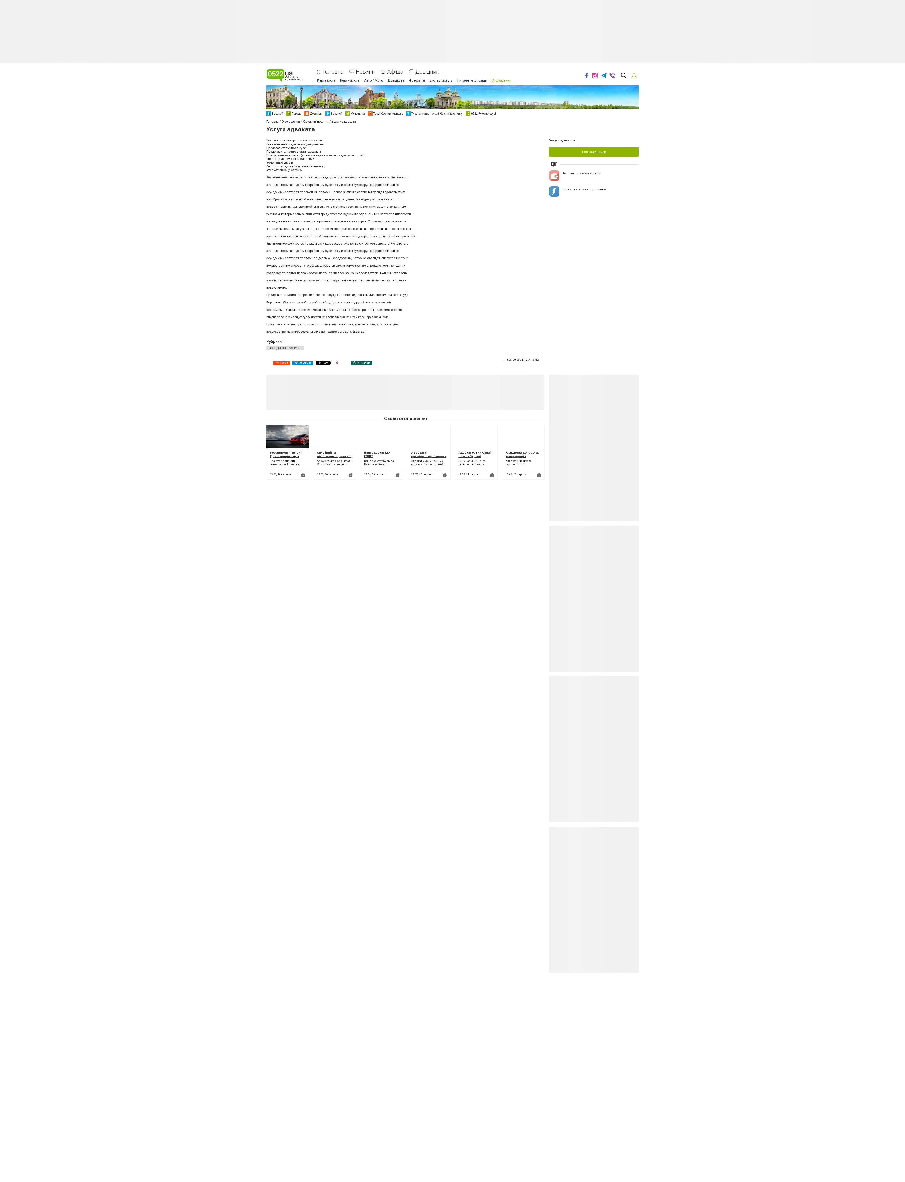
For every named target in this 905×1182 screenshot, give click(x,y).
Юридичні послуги (285, 348)
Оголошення (501, 80)
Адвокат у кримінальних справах (428, 454)
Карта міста (326, 80)
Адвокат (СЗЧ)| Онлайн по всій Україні (476, 454)
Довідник (427, 72)
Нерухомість (349, 80)
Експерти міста (441, 80)
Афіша (395, 72)
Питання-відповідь (472, 80)
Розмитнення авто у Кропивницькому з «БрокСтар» (285, 456)
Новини (365, 72)
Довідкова (396, 80)
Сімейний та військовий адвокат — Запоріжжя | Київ (334, 456)
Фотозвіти (417, 80)
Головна (333, 72)
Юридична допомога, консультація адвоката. (522, 456)
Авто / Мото (373, 80)
